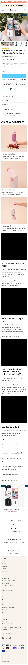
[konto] (21, 10)
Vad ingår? (5, 100)
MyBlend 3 (4, 563)
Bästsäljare (5, 566)
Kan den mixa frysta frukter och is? (13, 446)
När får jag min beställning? (11, 480)
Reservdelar (5, 571)
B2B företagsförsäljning (8, 607)
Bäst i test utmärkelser (7, 585)
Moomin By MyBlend (7, 56)
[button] (5, 48)
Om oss (4, 588)
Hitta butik (4, 610)
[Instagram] (6, 638)
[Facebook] (3, 638)
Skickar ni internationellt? (10, 475)
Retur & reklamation (7, 590)
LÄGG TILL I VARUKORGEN (14, 76)
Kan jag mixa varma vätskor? (12, 453)
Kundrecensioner (6, 583)
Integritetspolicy (18, 655)
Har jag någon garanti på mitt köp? (12, 460)
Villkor (3, 655)
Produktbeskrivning (7, 96)
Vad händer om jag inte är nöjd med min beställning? (12, 468)
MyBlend (7, 661)
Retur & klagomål (10, 655)
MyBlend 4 (4, 561)
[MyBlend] (14, 10)
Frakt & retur (5, 104)
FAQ (3, 602)
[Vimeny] (3, 10)
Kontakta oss (5, 605)
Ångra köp (4, 612)
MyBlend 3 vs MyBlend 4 (8, 580)
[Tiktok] (10, 638)
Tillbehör (4, 568)
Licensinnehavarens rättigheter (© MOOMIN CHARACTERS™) (11, 114)
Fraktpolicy (4, 593)
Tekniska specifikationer (8, 109)
